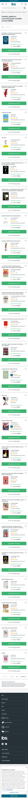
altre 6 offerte (17, 338)
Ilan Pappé (13, 89)
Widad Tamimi (14, 476)
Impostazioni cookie (14, 792)
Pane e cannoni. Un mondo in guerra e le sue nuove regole (12, 447)
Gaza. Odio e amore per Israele (9, 628)
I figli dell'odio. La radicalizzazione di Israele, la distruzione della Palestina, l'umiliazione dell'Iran (13, 190)
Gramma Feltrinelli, (14, 322)
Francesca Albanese (16, 63)
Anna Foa (13, 114)
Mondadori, (12, 194)
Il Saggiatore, (13, 399)
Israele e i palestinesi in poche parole (11, 241)
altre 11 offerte (17, 54)
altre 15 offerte (17, 260)
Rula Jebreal (14, 347)
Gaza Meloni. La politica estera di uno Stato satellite (13, 553)
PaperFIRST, (12, 244)
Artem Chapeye (14, 529)
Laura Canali (14, 605)
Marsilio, (12, 606)
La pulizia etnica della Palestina (9, 369)
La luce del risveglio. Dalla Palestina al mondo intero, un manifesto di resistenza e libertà (12, 266)
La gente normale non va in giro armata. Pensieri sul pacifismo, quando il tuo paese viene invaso (12, 527)
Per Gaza (4, 137)
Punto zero (4, 395)
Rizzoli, (11, 64)
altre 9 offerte (17, 210)
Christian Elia (24, 296)
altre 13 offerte (17, 80)
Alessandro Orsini (15, 556)
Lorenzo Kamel (14, 218)
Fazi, (11, 91)
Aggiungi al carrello (15, 50)
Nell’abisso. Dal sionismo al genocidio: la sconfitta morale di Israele (12, 33)
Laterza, (11, 38)
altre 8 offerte (17, 235)
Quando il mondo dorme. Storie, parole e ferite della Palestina (12, 60)
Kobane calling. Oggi (7, 420)
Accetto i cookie (14, 796)
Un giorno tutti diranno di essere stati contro (13, 319)
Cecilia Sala (14, 192)
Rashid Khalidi (14, 503)
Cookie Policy (10, 789)
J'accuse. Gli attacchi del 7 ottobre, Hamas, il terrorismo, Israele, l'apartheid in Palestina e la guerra (13, 293)
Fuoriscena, (12, 297)
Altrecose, (12, 531)
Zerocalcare (14, 422)
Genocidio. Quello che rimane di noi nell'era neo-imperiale (12, 344)
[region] (14, 782)
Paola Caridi (14, 581)
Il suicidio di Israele (6, 112)
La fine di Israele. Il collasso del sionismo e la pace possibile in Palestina (13, 163)
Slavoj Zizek (14, 397)
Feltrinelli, (12, 141)
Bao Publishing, (13, 424)
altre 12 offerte (17, 597)
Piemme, (12, 349)
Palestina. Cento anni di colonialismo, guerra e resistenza (13, 500)
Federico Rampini (15, 450)
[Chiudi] (26, 767)
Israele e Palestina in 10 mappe (9, 602)
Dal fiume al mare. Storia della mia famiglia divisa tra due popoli (12, 474)
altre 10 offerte (17, 389)
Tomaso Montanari (15, 140)
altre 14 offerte (17, 157)
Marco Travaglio (15, 243)
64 (17, 676)
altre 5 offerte (17, 573)
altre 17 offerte (17, 467)
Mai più (3, 653)
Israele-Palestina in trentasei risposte (11, 216)
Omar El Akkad (14, 321)
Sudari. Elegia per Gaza (7, 579)
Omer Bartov (14, 36)
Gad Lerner (13, 630)
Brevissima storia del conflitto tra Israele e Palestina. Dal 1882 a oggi (12, 86)
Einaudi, (12, 219)
